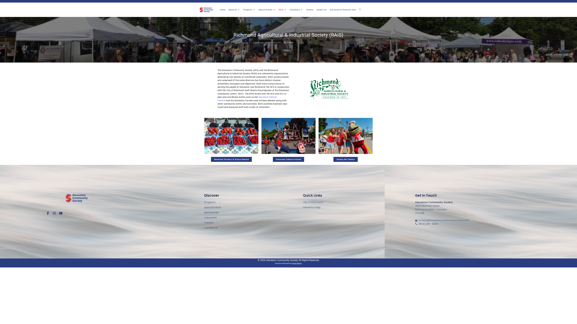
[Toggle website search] (359, 10)
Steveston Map (312, 207)
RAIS (291, 42)
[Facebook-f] (48, 213)
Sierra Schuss (297, 263)
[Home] (285, 42)
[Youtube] (61, 213)
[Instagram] (54, 213)
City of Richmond (313, 202)
